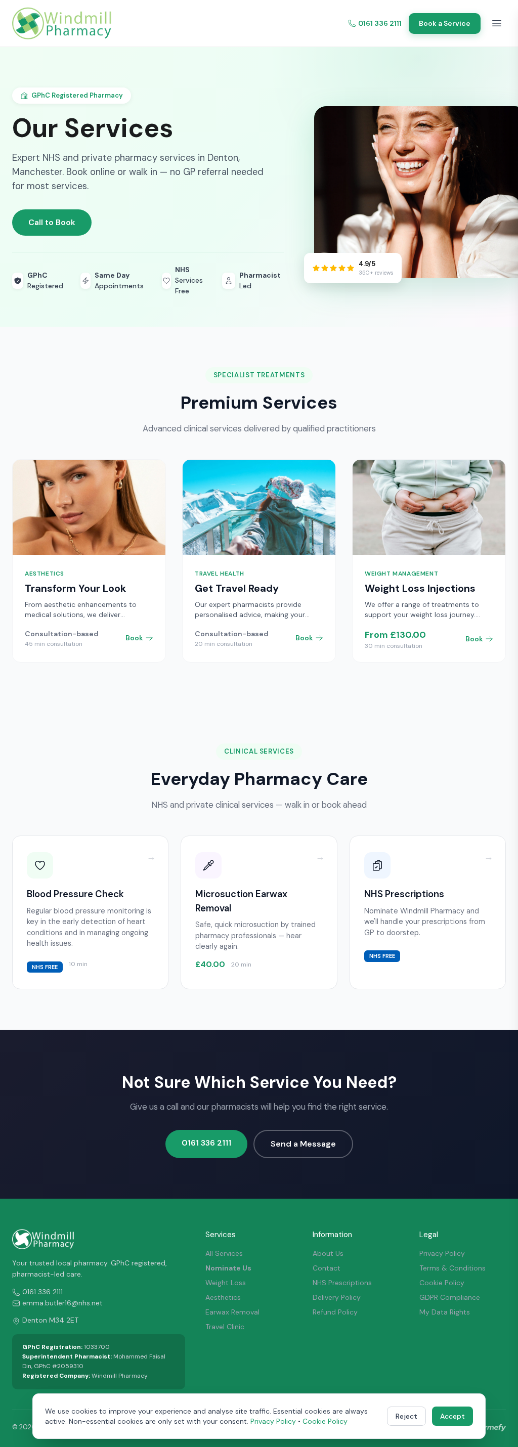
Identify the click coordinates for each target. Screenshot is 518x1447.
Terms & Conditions (452, 1268)
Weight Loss (225, 1282)
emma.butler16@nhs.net (62, 1302)
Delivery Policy (337, 1297)
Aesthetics (223, 1297)
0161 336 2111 (380, 23)
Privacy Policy (442, 1253)
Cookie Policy (441, 1282)
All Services (224, 1253)
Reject (406, 1416)
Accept (452, 1416)
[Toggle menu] (497, 23)
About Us (328, 1253)
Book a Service (444, 23)
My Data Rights (444, 1312)
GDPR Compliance (449, 1297)
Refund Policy (335, 1312)
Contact (326, 1268)
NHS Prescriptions (342, 1282)
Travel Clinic (224, 1326)
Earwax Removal (232, 1312)
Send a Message (303, 1143)
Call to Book (51, 222)
